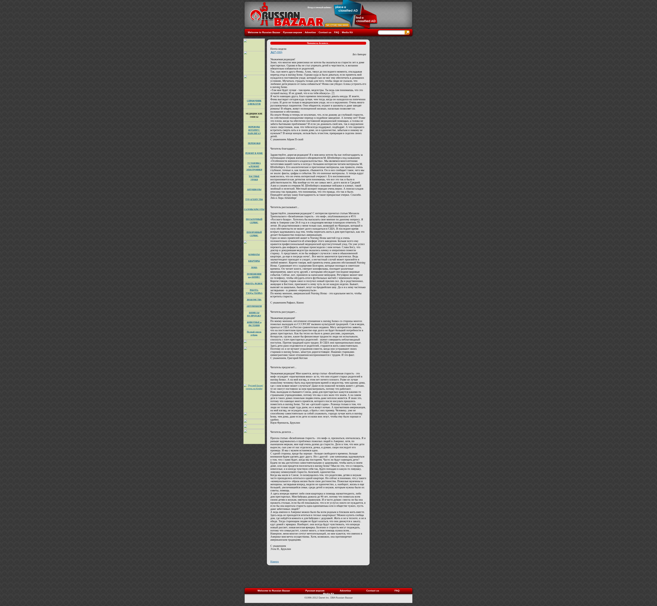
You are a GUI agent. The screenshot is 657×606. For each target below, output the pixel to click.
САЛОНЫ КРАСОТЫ (254, 209)
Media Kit (347, 32)
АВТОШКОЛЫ (254, 189)
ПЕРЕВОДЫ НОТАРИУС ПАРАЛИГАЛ (254, 130)
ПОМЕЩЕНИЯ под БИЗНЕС (254, 276)
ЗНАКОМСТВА (254, 299)
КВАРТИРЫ (254, 261)
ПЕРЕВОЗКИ (254, 143)
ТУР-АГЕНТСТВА (254, 199)
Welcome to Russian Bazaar (264, 32)
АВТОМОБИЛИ (254, 306)
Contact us (325, 32)
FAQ (336, 32)
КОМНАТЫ (254, 254)
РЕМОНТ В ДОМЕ (254, 153)
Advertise (310, 32)
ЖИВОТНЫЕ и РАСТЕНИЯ (254, 324)
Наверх (274, 561)
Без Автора (359, 54)
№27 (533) (276, 52)
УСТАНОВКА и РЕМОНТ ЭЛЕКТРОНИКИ (254, 166)
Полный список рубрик (254, 333)
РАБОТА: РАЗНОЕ (254, 283)
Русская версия (292, 32)
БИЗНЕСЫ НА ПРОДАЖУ (254, 314)
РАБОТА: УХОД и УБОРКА (254, 292)
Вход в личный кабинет (320, 7)
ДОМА (254, 267)
